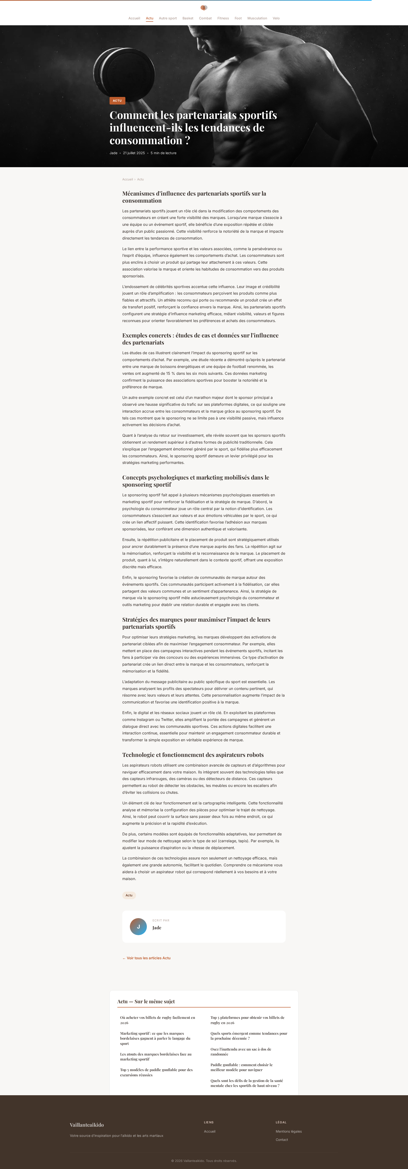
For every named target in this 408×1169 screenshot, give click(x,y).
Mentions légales (289, 1131)
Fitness (223, 18)
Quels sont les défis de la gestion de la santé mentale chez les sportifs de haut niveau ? (247, 1083)
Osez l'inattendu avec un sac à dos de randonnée (241, 1051)
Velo (276, 18)
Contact (282, 1140)
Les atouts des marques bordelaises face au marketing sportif (155, 1056)
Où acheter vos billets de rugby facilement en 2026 (157, 1020)
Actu (149, 18)
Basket (188, 18)
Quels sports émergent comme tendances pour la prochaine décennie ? (249, 1036)
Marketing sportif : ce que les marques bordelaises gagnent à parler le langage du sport (155, 1038)
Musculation (257, 18)
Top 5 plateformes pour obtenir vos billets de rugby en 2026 (248, 1020)
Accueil (134, 18)
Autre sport (168, 18)
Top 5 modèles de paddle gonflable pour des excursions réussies (156, 1072)
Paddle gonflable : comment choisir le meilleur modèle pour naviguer (242, 1067)
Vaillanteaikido (87, 1124)
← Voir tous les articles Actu (146, 958)
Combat (205, 18)
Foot (238, 18)
